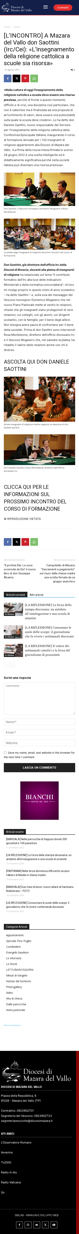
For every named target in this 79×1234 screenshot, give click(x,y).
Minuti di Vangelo (16, 975)
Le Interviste (13, 958)
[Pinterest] (25, 78)
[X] (16, 78)
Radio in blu (9, 1172)
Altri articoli (36, 594)
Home (7, 27)
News (17, 27)
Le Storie (11, 964)
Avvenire (7, 1152)
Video (9, 992)
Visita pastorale (15, 1010)
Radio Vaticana (11, 1182)
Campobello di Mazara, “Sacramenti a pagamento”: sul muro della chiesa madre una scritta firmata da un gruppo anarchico (57, 573)
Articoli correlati (15, 594)
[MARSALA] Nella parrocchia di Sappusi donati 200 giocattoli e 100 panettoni (36, 841)
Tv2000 (6, 1162)
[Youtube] (54, 1225)
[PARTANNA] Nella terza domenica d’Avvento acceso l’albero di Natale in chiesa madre (38, 873)
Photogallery (14, 987)
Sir (3, 1192)
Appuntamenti (15, 935)
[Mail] (36, 1225)
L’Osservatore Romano (16, 1142)
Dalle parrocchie (16, 1004)
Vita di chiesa (14, 998)
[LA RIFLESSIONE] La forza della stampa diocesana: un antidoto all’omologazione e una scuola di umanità (39, 857)
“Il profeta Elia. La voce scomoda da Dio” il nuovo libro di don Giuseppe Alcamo (20, 571)
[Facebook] (8, 78)
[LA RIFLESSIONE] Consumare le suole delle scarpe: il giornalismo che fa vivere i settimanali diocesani (49, 632)
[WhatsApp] (34, 78)
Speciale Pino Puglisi (18, 941)
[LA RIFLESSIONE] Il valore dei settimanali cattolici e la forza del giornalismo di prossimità (47, 650)
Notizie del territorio (18, 981)
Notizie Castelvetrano (12, 1025)
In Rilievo (9, 614)
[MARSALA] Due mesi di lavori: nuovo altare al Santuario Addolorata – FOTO (40, 888)
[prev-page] (6, 664)
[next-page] (12, 664)
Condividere (13, 946)
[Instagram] (28, 1225)
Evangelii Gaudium (17, 952)
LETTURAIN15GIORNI (19, 969)
